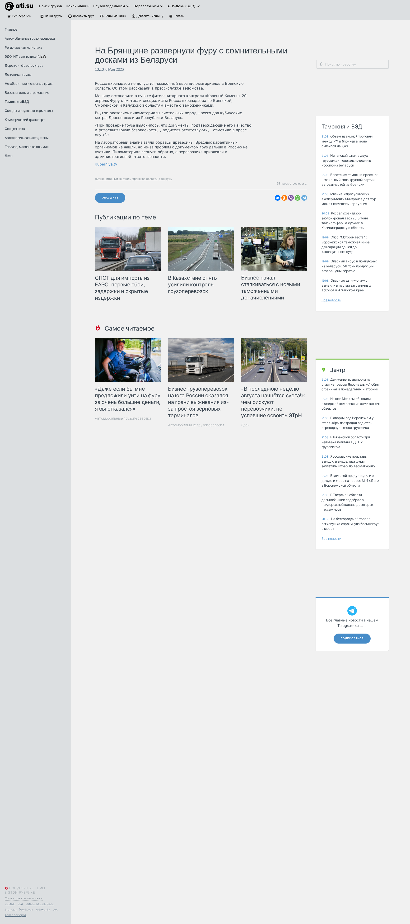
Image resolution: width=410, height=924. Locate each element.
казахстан (43, 909)
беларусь (26, 909)
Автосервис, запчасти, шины (26, 138)
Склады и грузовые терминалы (29, 111)
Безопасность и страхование (27, 92)
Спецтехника (15, 129)
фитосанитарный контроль (113, 178)
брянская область (145, 178)
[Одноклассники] (284, 198)
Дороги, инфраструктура (24, 65)
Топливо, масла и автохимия (26, 147)
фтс (55, 909)
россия (10, 903)
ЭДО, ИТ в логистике (21, 56)
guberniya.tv (106, 164)
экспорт (11, 909)
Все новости (331, 300)
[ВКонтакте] (277, 198)
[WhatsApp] (297, 198)
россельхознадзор (39, 903)
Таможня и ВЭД (17, 102)
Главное (11, 29)
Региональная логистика (23, 47)
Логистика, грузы (18, 74)
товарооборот (15, 915)
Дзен (8, 156)
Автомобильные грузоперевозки (30, 38)
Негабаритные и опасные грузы (29, 83)
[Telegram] (304, 198)
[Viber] (291, 198)
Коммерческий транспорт (24, 120)
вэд (20, 903)
